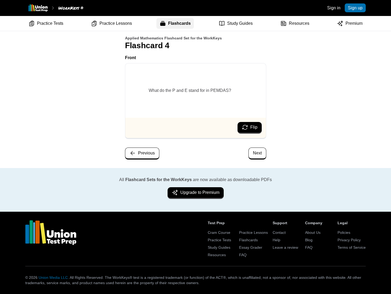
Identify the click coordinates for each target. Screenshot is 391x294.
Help (276, 240)
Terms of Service (352, 247)
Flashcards (179, 23)
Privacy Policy (349, 240)
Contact (279, 232)
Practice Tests (50, 23)
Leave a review (285, 247)
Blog (309, 240)
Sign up (355, 8)
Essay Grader (250, 247)
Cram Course (219, 232)
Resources (299, 23)
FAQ (243, 255)
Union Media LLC (53, 277)
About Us (313, 232)
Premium (354, 23)
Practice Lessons (115, 23)
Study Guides (240, 23)
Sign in (333, 8)
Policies (344, 232)
